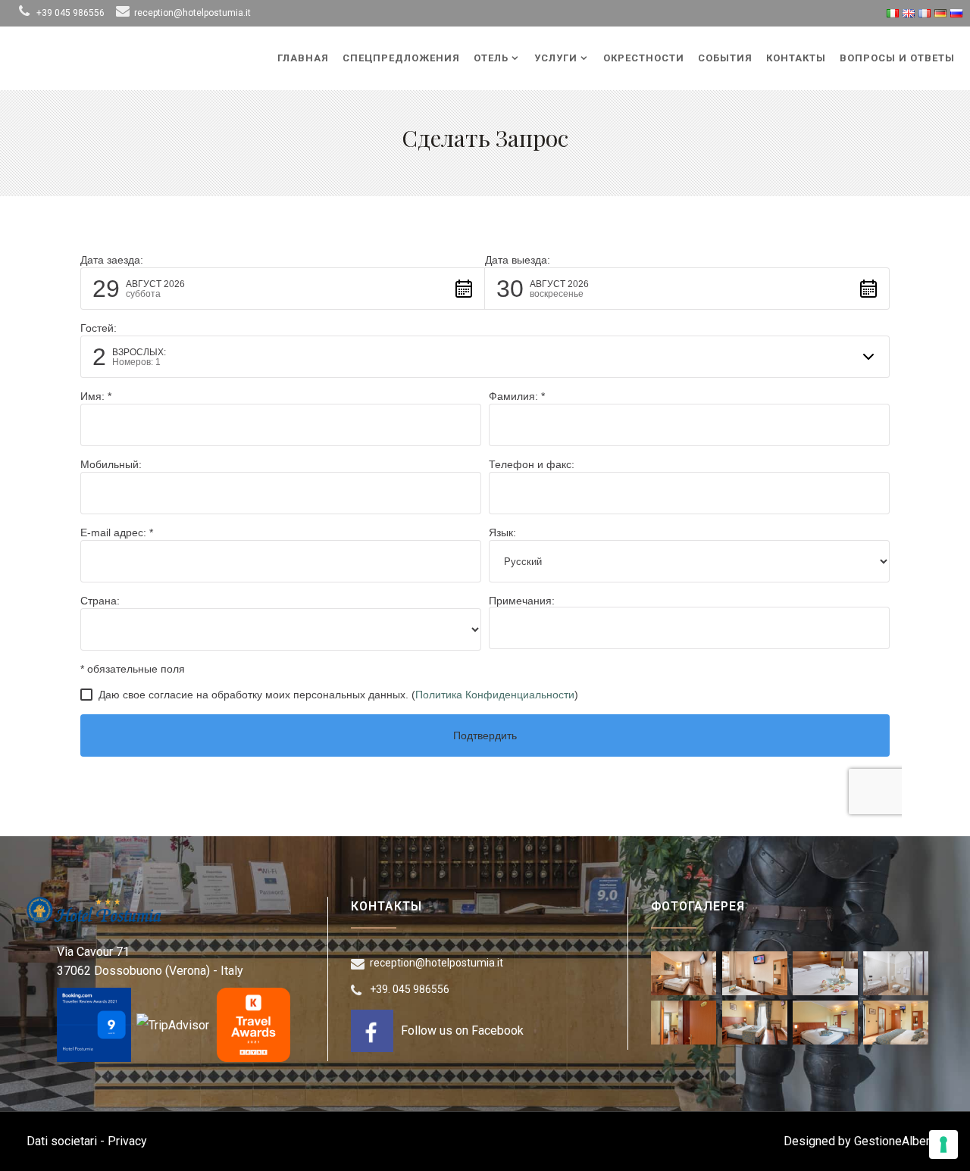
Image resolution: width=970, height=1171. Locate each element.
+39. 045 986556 (409, 989)
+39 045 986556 (70, 13)
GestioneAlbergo (898, 1141)
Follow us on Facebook (462, 1030)
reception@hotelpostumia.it (192, 13)
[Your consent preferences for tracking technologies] (943, 1144)
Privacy (127, 1141)
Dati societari (62, 1141)
